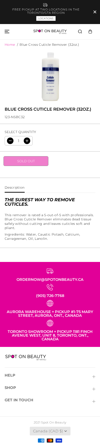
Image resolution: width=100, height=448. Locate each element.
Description (15, 187)
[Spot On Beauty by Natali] (50, 31)
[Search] (80, 31)
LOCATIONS (45, 18)
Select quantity (20, 132)
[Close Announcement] (95, 12)
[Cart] (90, 31)
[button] (6, 31)
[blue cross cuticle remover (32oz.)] (50, 76)
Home (10, 44)
